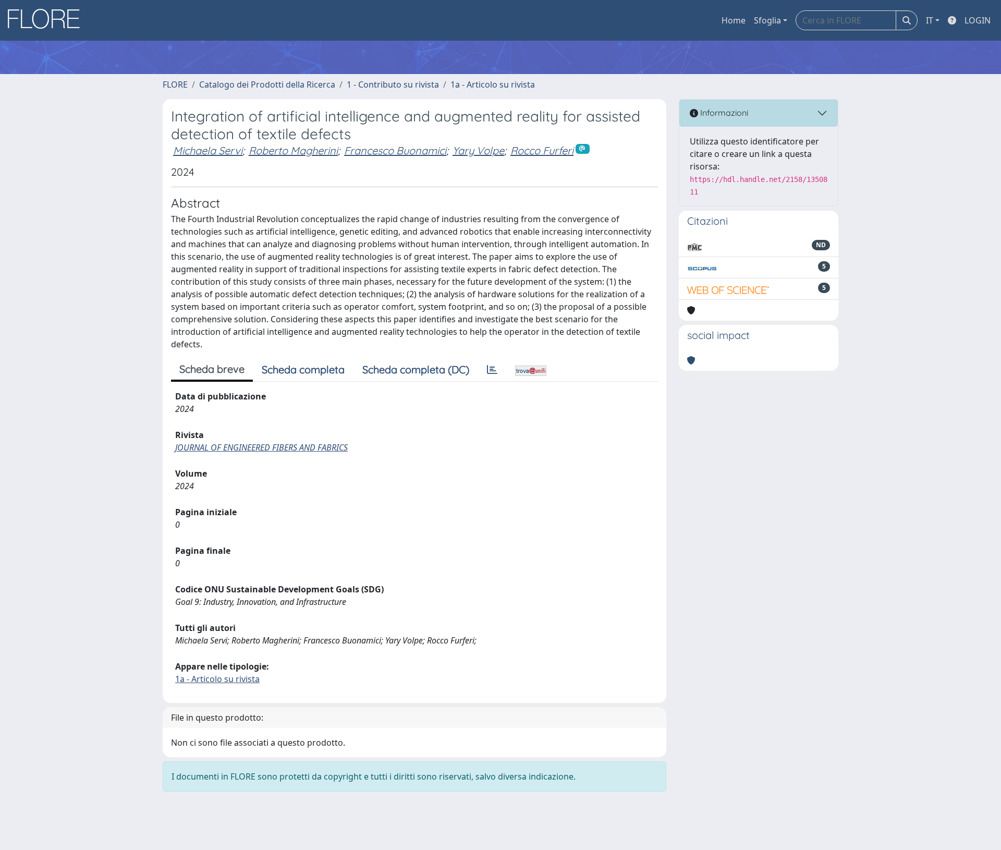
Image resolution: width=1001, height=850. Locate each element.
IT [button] (929, 20)
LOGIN (978, 20)
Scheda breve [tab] (212, 368)
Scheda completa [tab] (303, 369)
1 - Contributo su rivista (393, 84)
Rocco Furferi (541, 150)
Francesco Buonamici (395, 150)
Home (734, 20)
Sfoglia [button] (767, 20)
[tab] (492, 370)
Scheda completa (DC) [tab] (415, 369)
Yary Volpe (478, 150)
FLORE (175, 84)
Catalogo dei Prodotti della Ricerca (267, 84)
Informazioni (723, 112)
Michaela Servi (207, 150)
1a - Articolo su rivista (492, 84)
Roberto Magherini (293, 150)
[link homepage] (47, 20)
